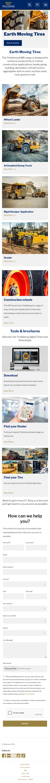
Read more (9, 323)
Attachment (7, 663)
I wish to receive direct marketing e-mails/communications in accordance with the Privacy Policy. (24, 701)
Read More (9, 123)
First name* (7, 543)
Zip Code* (29, 591)
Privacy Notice (30, 694)
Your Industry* (8, 603)
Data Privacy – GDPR (25, 779)
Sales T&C (25, 773)
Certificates (25, 776)
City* (4, 591)
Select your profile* (9, 616)
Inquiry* (5, 628)
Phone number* (8, 567)
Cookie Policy (25, 764)
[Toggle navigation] (45, 4)
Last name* (30, 543)
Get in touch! (13, 43)
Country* (6, 579)
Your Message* (8, 640)
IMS (25, 770)
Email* (5, 555)
